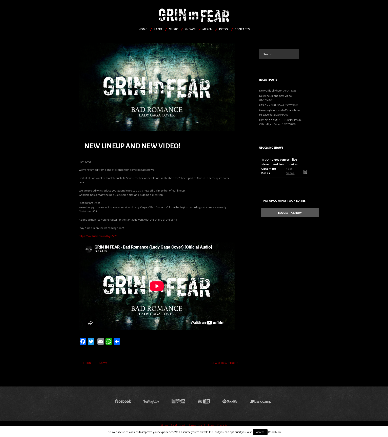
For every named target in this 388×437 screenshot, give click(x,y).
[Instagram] (151, 401)
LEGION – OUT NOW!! (94, 363)
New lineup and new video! (275, 96)
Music (173, 29)
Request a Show (290, 213)
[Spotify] (230, 401)
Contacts (242, 29)
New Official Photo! (225, 363)
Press (223, 29)
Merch (207, 29)
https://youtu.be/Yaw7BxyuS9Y (98, 236)
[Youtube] (203, 401)
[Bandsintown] (178, 401)
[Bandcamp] (261, 401)
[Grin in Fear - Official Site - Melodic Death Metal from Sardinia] (194, 15)
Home (142, 29)
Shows (190, 29)
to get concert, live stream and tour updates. (279, 162)
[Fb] (123, 401)
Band (158, 29)
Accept (260, 432)
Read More (275, 432)
